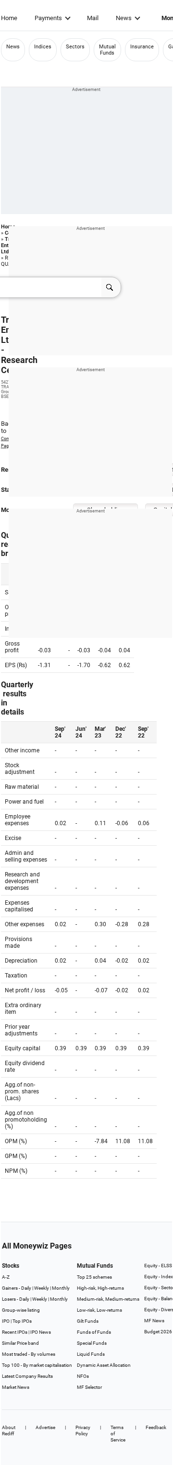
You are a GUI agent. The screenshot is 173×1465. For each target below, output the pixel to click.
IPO (6, 1321)
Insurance (142, 47)
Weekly (41, 1288)
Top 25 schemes (94, 1277)
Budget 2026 (158, 1332)
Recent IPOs (14, 1332)
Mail (93, 18)
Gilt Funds (88, 1321)
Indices (42, 47)
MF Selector (89, 1387)
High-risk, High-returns (100, 1288)
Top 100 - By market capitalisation (37, 1365)
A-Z (6, 1277)
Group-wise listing (21, 1310)
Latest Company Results (27, 1376)
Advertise (45, 1427)
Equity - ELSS (158, 1265)
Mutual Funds (107, 50)
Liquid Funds (91, 1354)
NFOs (83, 1376)
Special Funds (92, 1343)
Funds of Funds (94, 1332)
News (124, 18)
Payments (48, 18)
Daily (26, 1288)
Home (9, 18)
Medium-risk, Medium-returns (108, 1299)
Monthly (61, 1288)
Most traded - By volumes (28, 1354)
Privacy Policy (82, 1430)
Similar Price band (20, 1343)
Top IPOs (22, 1321)
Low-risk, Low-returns (99, 1310)
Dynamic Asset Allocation (104, 1365)
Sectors (75, 47)
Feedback (156, 1427)
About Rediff (8, 1430)
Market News (15, 1387)
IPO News (40, 1332)
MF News (154, 1320)
